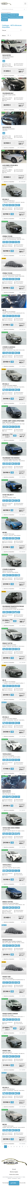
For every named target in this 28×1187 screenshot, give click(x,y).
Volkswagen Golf (14, 14)
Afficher (4, 35)
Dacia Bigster (5, 17)
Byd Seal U (4, 20)
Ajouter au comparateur (9, 75)
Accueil (14, 1169)
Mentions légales (14, 1171)
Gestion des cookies (14, 1174)
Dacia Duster (5, 14)
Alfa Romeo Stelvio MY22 (16, 17)
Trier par (4, 30)
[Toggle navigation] (25, 3)
